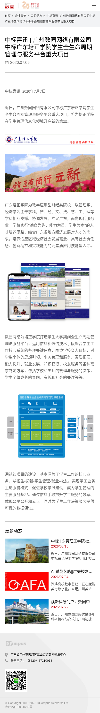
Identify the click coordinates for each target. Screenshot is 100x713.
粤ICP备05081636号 (18, 707)
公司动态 (36, 16)
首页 (8, 16)
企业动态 (20, 16)
